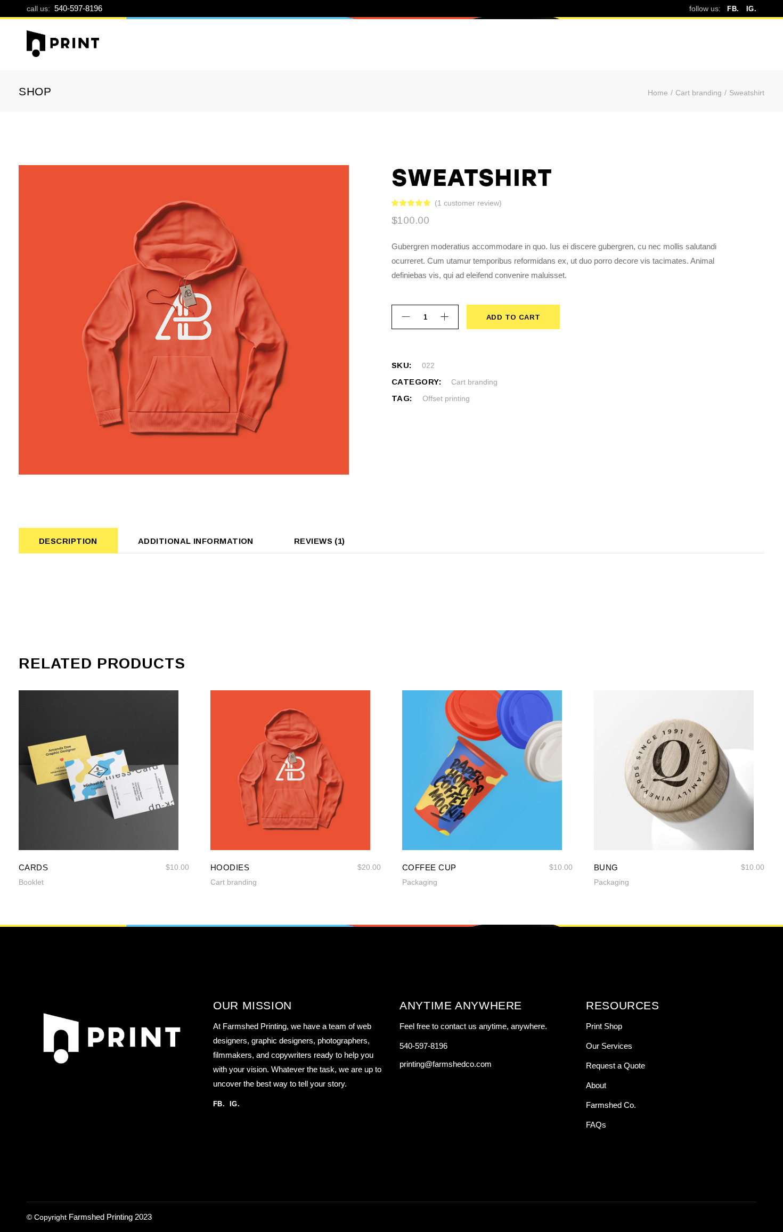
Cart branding (474, 382)
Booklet (31, 882)
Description (68, 540)
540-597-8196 (78, 8)
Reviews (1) (319, 540)
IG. (751, 9)
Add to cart (513, 317)
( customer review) (468, 203)
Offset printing (446, 398)
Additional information (196, 540)
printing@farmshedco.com (445, 1063)
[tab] (68, 540)
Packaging (419, 882)
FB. (733, 9)
